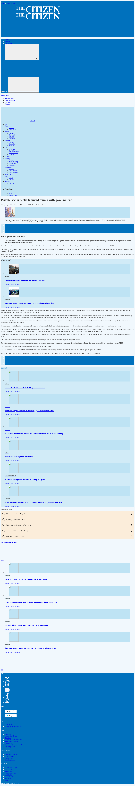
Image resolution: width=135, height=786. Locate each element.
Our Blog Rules (10, 747)
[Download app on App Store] (11, 717)
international (8, 43)
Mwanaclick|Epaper (11, 736)
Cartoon (11, 154)
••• (2, 91)
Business (7, 140)
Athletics (11, 137)
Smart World (13, 170)
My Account (5, 95)
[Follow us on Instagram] (7, 702)
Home (7, 40)
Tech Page (12, 165)
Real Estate (12, 163)
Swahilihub (8, 778)
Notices (11, 178)
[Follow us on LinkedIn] (7, 686)
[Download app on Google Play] (11, 713)
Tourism (11, 160)
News (6, 126)
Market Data (9, 174)
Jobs (6, 176)
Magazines (8, 167)
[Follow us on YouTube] (7, 692)
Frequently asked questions (13, 739)
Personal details (9, 99)
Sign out (7, 104)
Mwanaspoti (8, 775)
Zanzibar (7, 158)
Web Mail (8, 738)
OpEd (6, 147)
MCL (3, 3)
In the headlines (9, 542)
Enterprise (12, 144)
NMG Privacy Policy (11, 741)
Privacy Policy (9, 756)
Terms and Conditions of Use (14, 745)
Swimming (12, 138)
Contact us (8, 734)
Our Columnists (14, 151)
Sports (7, 131)
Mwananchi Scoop (11, 773)
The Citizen (8, 769)
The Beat (11, 169)
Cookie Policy (9, 758)
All (2, 670)
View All (4, 560)
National (7, 41)
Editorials (12, 149)
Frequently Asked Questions (13, 726)
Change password (10, 100)
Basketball (12, 135)
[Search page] (15, 36)
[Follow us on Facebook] (7, 697)
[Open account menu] (23, 85)
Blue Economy (13, 162)
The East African (10, 776)
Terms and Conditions (11, 754)
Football (11, 133)
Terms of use (9, 743)
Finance (11, 142)
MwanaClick (11, 3)
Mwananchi (8, 771)
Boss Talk (12, 145)
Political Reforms (14, 172)
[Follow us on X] (7, 681)
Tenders (11, 179)
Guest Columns (13, 153)
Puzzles (7, 156)
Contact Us (8, 725)
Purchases (8, 102)
